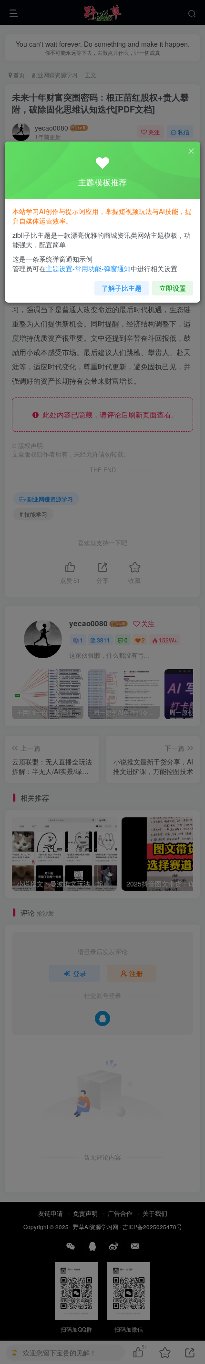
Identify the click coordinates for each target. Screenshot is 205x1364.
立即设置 (172, 288)
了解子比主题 (122, 288)
